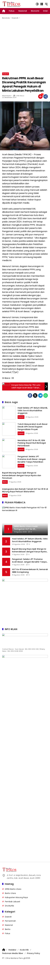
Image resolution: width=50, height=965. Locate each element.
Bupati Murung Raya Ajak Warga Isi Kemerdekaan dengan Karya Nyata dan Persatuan (21, 475)
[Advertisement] (25, 46)
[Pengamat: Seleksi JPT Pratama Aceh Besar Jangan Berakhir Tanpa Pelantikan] (8, 461)
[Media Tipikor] (12, 4)
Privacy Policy (33, 953)
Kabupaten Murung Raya (16, 897)
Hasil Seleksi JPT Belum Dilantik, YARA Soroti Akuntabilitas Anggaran (33, 410)
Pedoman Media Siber (12, 953)
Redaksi (12, 949)
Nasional (9, 925)
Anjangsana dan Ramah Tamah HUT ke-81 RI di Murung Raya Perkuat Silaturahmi (25, 490)
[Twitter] (35, 395)
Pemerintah (10, 921)
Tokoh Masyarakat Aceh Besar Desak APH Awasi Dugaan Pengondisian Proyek (33, 427)
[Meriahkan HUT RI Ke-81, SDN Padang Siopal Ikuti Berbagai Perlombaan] (8, 445)
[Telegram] (40, 395)
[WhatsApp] (45, 395)
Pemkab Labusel (12, 901)
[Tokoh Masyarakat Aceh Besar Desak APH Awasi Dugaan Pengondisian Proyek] (8, 429)
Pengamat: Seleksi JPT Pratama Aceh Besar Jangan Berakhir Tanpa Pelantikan (32, 459)
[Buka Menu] (41, 4)
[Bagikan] (45, 96)
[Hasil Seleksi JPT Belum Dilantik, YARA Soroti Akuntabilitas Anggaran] (8, 412)
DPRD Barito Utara (13, 889)
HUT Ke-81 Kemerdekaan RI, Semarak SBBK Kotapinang (30, 570)
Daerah (5, 74)
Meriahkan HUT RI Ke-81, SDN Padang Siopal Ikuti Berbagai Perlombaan (32, 443)
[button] (37, 4)
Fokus (7, 933)
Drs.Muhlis (9, 905)
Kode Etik (24, 949)
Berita (5, 482)
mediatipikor (6, 95)
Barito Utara (10, 893)
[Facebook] (30, 395)
